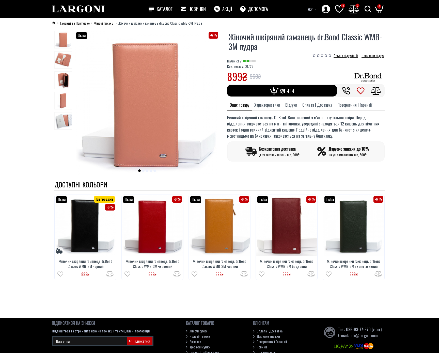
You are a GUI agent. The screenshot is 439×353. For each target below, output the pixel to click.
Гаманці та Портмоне (75, 23)
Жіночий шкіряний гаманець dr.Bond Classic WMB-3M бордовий (286, 264)
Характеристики (267, 105)
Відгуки (291, 105)
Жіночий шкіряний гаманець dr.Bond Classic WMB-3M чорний (85, 264)
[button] (139, 170)
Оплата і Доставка (317, 105)
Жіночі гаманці (104, 23)
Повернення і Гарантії (354, 105)
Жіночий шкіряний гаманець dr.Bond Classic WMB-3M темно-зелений (354, 264)
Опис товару (239, 105)
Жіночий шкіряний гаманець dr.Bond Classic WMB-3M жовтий (219, 264)
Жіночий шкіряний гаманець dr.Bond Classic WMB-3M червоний (152, 264)
